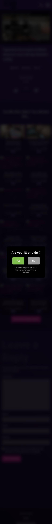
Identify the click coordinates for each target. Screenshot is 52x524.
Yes (18, 261)
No (33, 261)
